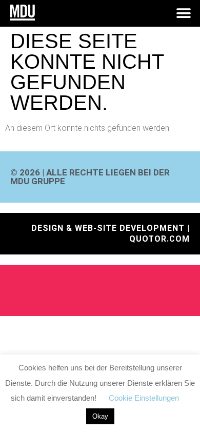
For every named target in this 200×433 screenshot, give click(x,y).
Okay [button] (100, 416)
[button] (183, 13)
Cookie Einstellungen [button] (144, 397)
